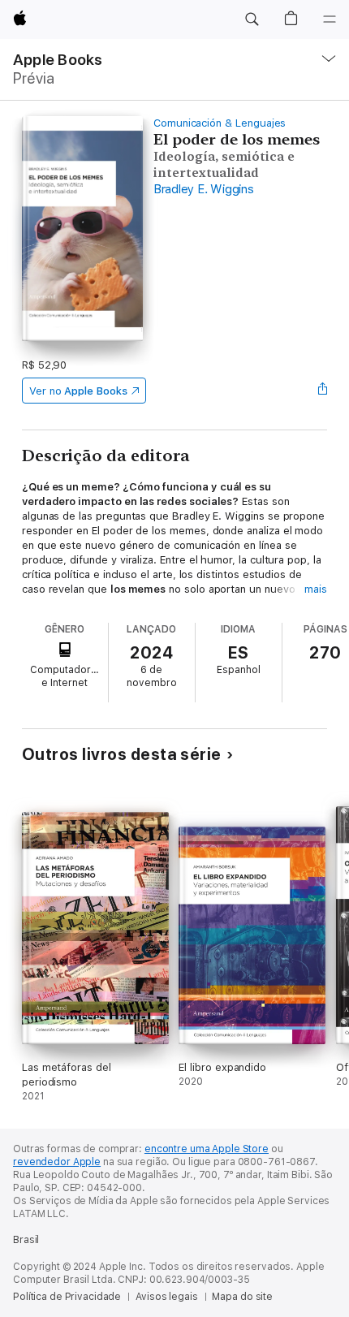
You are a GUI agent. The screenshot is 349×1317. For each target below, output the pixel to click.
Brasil (26, 1240)
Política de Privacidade (67, 1296)
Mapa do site (242, 1296)
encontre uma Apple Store (206, 1149)
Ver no (78, 391)
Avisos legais (166, 1296)
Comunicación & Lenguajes (219, 123)
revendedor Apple (57, 1162)
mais (315, 589)
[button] (251, 19)
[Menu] (329, 19)
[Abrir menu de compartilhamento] (322, 390)
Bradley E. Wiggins (203, 189)
